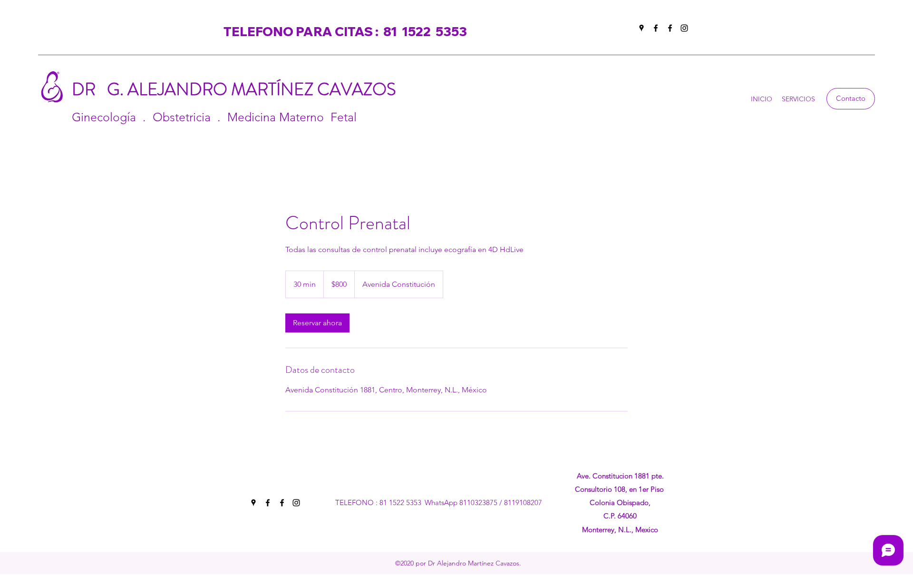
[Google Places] (641, 28)
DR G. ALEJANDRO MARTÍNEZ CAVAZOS (240, 89)
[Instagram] (684, 28)
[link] (317, 322)
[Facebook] (655, 28)
